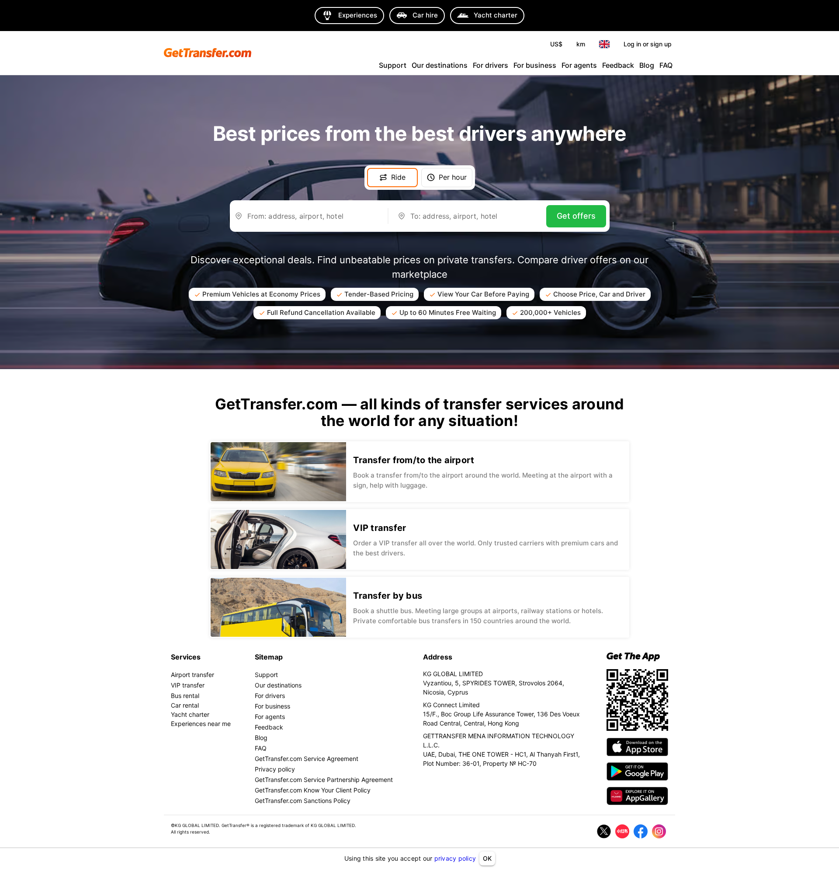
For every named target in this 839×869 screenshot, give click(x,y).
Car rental (185, 705)
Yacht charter (190, 714)
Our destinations (440, 65)
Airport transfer (192, 674)
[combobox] (312, 219)
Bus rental (185, 695)
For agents (579, 65)
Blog (646, 65)
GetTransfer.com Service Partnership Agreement (324, 779)
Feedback (618, 65)
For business (534, 65)
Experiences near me (201, 723)
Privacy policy (275, 769)
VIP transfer (188, 685)
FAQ (666, 65)
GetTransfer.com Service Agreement (306, 758)
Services (186, 657)
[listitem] (419, 471)
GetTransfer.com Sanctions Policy (302, 800)
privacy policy (455, 858)
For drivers (490, 65)
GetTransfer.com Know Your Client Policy (313, 790)
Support (392, 65)
